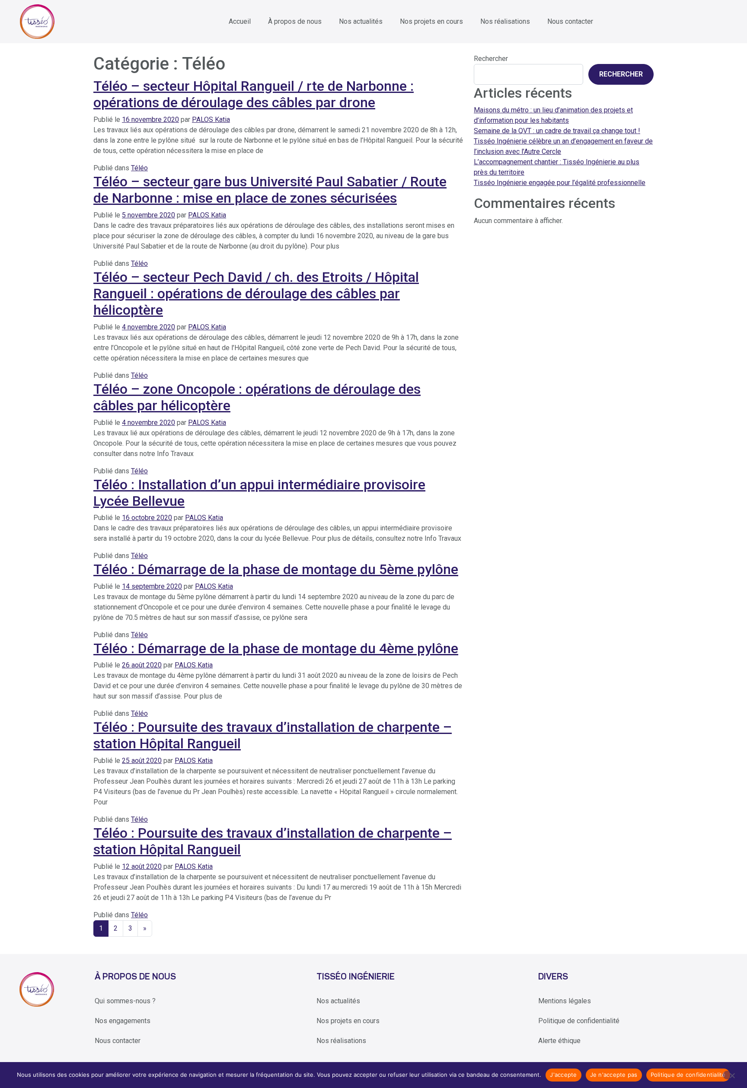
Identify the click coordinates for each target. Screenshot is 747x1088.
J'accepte (563, 1074)
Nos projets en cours (431, 21)
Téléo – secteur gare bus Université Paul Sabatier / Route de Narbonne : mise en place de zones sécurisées (270, 189)
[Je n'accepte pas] (732, 1075)
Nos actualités (361, 21)
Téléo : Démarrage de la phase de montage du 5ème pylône (275, 569)
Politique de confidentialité (578, 1021)
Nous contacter (570, 21)
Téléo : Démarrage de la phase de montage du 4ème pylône (275, 648)
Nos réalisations (505, 21)
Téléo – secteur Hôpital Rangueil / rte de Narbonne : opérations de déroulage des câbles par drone (253, 94)
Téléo (139, 168)
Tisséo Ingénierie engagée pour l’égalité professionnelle (559, 183)
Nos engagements (122, 1021)
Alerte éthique (559, 1041)
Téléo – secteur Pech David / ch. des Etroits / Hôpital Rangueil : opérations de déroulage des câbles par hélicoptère (256, 294)
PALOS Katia (211, 119)
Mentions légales (564, 1001)
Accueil (240, 21)
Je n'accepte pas (614, 1074)
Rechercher (491, 58)
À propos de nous (295, 21)
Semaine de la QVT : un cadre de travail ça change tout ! (557, 131)
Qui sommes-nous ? (125, 1001)
